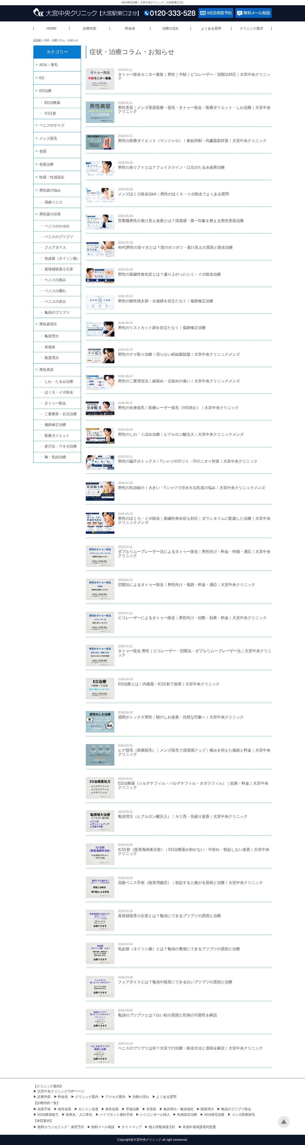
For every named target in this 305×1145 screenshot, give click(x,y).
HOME (51, 28)
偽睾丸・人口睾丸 (79, 1114)
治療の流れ (170, 28)
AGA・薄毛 (48, 65)
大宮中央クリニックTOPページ (60, 1091)
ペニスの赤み (55, 301)
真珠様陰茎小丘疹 (59, 269)
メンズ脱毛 (48, 138)
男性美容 (46, 370)
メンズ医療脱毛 (243, 1114)
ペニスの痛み (55, 280)
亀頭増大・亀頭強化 (178, 1109)
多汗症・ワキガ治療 (61, 446)
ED (41, 78)
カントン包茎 (88, 1109)
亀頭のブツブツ (57, 312)
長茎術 (50, 347)
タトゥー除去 (55, 403)
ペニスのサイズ (51, 125)
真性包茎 (112, 1109)
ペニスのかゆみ (57, 226)
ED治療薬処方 (48, 1114)
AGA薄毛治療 (214, 1114)
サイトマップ (132, 1127)
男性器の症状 (50, 214)
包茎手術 (44, 1109)
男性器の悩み (50, 190)
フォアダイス (55, 247)
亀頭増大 (52, 336)
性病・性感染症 (51, 177)
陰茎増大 (52, 358)
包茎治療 (46, 164)
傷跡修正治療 (55, 425)
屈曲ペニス (53, 202)
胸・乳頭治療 (55, 457)
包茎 (42, 151)
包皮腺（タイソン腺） (62, 258)
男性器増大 (48, 324)
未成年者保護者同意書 (199, 1127)
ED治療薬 (52, 103)
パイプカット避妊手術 (116, 1114)
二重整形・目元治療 (61, 414)
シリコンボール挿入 (155, 1114)
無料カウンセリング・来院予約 (60, 1127)
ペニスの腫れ (55, 291)
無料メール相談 (103, 1127)
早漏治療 (132, 1109)
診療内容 (89, 28)
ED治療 (45, 91)
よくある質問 (211, 28)
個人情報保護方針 (162, 1127)
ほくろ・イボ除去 (59, 392)
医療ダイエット (57, 436)
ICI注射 (50, 113)
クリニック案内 (251, 28)
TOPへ (284, 1122)
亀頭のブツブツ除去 (236, 1109)
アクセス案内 (115, 1097)
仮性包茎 (64, 1109)
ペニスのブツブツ (59, 237)
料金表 (130, 28)
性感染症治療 (187, 1114)
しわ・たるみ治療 (59, 381)
